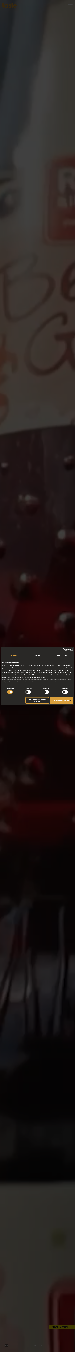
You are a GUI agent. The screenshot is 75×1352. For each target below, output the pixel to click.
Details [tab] (37, 655)
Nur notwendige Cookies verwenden (37, 700)
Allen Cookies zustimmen (61, 700)
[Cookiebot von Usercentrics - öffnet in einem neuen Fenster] (64, 649)
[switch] (28, 692)
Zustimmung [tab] (13, 655)
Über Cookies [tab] (62, 655)
